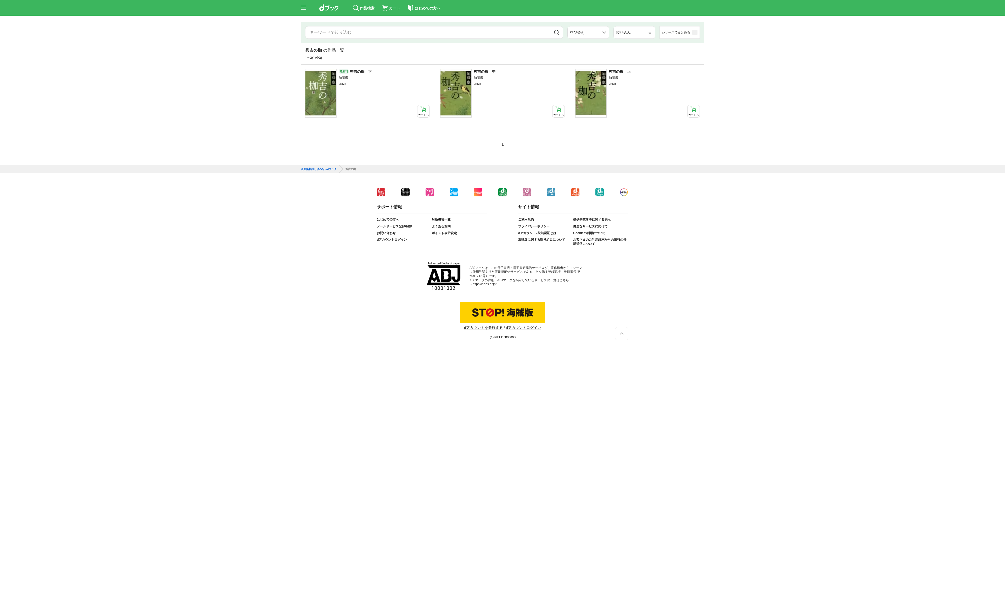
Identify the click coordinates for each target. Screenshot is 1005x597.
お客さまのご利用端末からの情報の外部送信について (600, 242)
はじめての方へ (388, 219)
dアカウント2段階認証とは (537, 233)
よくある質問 (441, 226)
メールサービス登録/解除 (394, 226)
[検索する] (556, 32)
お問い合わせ (386, 233)
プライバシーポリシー (534, 226)
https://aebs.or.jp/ (484, 284)
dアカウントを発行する (483, 327)
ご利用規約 (526, 219)
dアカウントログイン (392, 239)
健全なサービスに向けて (590, 226)
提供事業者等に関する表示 (592, 219)
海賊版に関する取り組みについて (541, 239)
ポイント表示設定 (444, 233)
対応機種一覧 (441, 219)
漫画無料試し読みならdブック (319, 169)
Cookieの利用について (589, 233)
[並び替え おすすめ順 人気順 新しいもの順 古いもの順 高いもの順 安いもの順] (588, 32)
